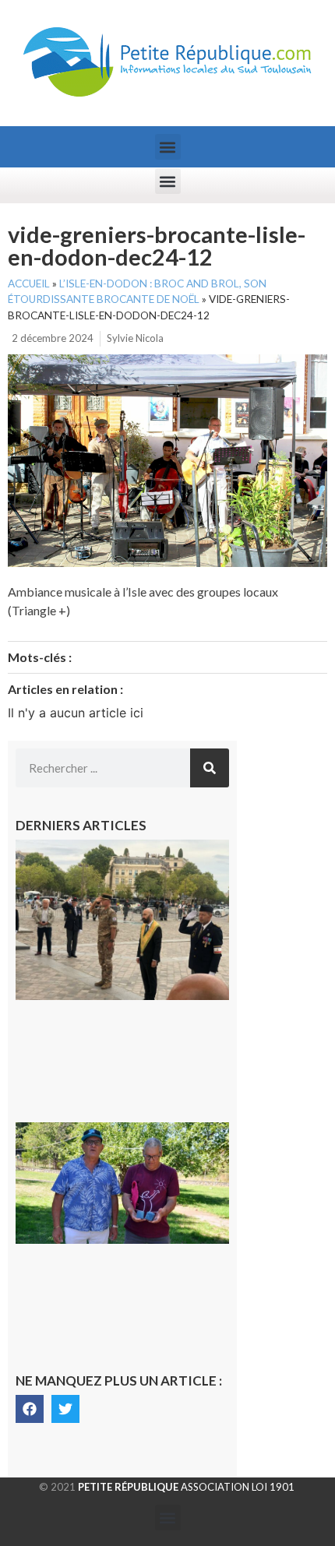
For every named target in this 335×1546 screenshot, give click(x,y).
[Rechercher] (209, 767)
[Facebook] (30, 1409)
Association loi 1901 (186, 1487)
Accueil (29, 283)
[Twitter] (65, 1409)
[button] (168, 147)
